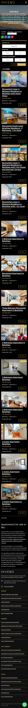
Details (22, 104)
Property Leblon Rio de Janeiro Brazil (9, 594)
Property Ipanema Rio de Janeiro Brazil (10, 622)
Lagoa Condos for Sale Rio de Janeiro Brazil (11, 689)
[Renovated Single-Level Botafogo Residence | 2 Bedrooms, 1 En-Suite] (14, 116)
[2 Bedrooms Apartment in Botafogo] (14, 333)
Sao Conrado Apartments (7, 657)
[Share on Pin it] (12, 37)
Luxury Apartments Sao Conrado (8, 668)
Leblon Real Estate (5, 609)
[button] (7, 53)
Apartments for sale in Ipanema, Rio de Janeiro (11, 626)
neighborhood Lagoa (6, 541)
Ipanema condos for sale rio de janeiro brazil (11, 633)
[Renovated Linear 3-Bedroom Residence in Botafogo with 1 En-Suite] (14, 192)
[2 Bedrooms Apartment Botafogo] (14, 400)
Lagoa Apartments (5, 685)
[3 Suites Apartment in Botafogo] (14, 492)
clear (14, 64)
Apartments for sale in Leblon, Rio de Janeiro (11, 598)
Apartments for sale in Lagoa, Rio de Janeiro (11, 681)
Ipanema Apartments (6, 629)
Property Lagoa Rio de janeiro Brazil (9, 677)
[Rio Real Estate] (7, 2)
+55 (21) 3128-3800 (8, 586)
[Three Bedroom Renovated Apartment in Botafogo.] (14, 298)
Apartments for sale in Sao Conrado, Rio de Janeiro (12, 653)
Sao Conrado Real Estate (6, 665)
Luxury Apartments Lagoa (7, 696)
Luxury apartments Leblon (7, 613)
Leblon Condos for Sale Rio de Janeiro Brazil (11, 605)
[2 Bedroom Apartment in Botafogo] (14, 229)
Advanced (22, 64)
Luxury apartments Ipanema (7, 641)
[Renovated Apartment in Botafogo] (14, 263)
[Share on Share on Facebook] (5, 37)
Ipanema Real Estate (5, 637)
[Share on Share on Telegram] (9, 37)
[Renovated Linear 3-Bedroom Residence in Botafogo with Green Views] (14, 79)
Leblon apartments (5, 602)
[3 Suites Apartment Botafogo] (14, 462)
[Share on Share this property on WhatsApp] (2, 37)
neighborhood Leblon (7, 539)
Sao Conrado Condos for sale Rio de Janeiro (11, 661)
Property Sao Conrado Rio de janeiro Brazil (11, 650)
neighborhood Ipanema (19, 539)
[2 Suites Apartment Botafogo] (14, 432)
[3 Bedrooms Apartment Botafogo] (14, 367)
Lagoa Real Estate (5, 692)
